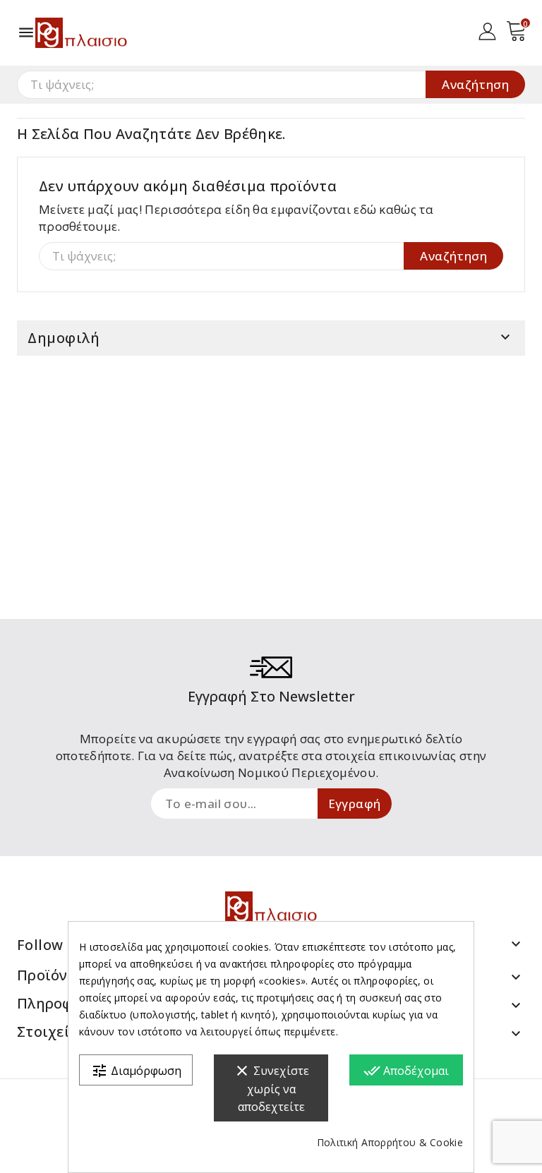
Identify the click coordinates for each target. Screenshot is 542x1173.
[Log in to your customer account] (487, 30)
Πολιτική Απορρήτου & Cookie (390, 1142)
